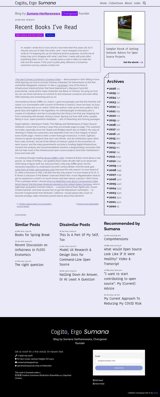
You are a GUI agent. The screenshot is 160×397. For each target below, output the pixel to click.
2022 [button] (114, 106)
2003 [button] (114, 192)
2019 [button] (114, 120)
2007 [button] (114, 174)
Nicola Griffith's (54, 158)
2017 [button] (114, 129)
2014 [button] (114, 143)
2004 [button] (114, 188)
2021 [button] (114, 111)
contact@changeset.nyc (27, 362)
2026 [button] (114, 88)
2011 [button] (114, 156)
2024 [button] (114, 97)
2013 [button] (114, 147)
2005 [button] (114, 183)
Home (103, 3)
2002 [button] (114, 197)
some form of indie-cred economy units (35, 169)
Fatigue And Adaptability (88, 204)
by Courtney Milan (38, 79)
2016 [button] (114, 134)
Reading (50, 35)
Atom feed (99, 384)
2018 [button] (114, 124)
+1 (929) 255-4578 (25, 355)
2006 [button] (114, 179)
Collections (116, 3)
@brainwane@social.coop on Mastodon (34, 366)
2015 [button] (114, 138)
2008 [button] (114, 170)
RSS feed (99, 380)
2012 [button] (114, 152)
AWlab (155, 393)
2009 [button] (114, 165)
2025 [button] (114, 93)
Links (137, 3)
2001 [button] (114, 202)
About (128, 3)
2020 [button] (114, 115)
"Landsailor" (62, 85)
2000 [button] (113, 206)
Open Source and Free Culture (29, 35)
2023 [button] (114, 102)
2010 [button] (114, 161)
